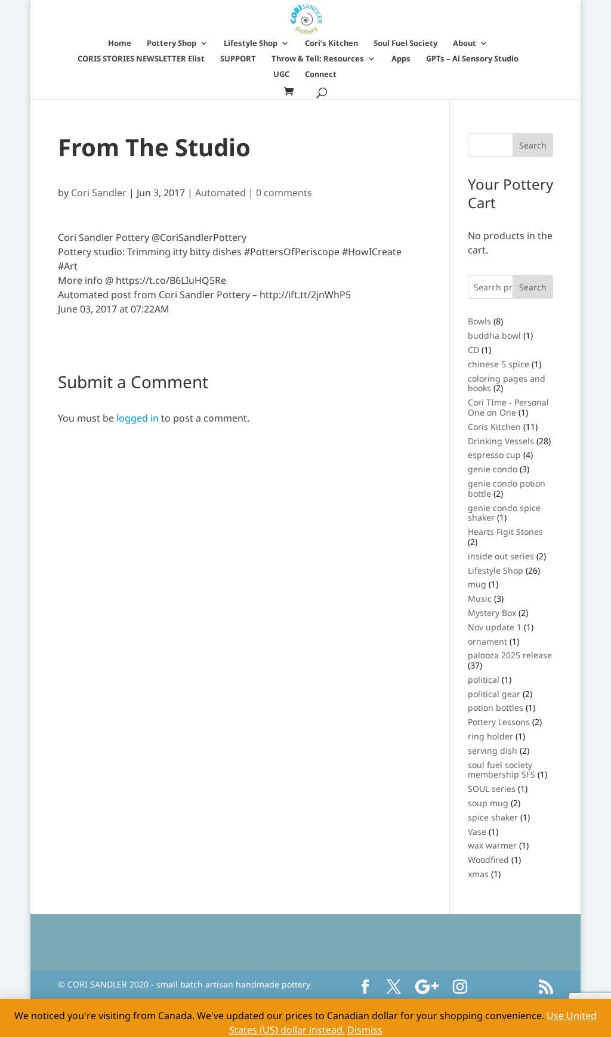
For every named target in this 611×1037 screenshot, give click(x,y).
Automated (220, 192)
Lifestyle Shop (250, 43)
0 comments (284, 192)
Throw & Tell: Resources (317, 59)
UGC (281, 74)
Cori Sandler (98, 192)
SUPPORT (238, 59)
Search (533, 287)
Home (119, 43)
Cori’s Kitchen (331, 43)
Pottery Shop (171, 43)
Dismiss (364, 1029)
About (464, 43)
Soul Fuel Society (405, 43)
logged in (137, 418)
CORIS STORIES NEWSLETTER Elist (141, 59)
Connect (321, 74)
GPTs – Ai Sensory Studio (472, 59)
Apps (401, 59)
